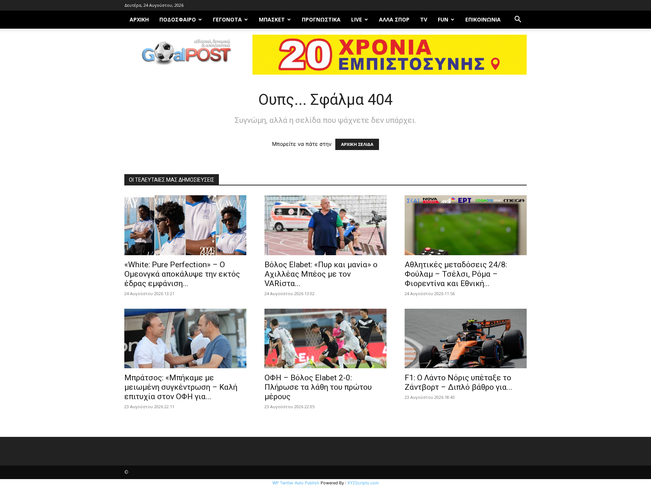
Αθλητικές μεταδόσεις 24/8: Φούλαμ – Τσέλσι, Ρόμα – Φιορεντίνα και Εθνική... (456, 274)
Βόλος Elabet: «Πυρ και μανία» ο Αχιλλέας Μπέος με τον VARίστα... (320, 274)
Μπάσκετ (272, 19)
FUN (443, 19)
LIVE (356, 19)
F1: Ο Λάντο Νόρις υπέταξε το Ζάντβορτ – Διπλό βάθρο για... (458, 382)
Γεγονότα (227, 19)
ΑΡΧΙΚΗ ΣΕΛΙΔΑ (357, 144)
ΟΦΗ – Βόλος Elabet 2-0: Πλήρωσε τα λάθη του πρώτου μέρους (318, 387)
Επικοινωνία (483, 19)
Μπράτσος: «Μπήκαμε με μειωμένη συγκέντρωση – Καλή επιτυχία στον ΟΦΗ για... (180, 387)
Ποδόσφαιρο (177, 19)
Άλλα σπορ (394, 19)
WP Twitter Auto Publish (295, 482)
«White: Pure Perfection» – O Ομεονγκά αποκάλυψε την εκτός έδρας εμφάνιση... (182, 274)
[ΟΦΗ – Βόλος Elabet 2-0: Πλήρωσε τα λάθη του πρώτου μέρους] (325, 339)
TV (423, 19)
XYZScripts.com (363, 482)
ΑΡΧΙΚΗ (139, 19)
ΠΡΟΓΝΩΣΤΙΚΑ (321, 19)
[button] (518, 20)
